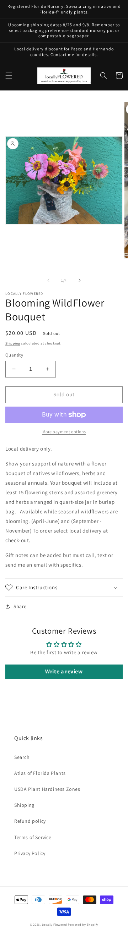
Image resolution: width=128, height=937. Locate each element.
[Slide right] (79, 280)
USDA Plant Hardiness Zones (47, 789)
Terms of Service (33, 837)
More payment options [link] (64, 431)
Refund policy (30, 821)
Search (22, 757)
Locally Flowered (54, 924)
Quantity (14, 355)
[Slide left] (48, 280)
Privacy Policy (29, 853)
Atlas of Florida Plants (40, 773)
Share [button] (20, 606)
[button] (9, 75)
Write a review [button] (63, 671)
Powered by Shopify (83, 924)
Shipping (12, 343)
